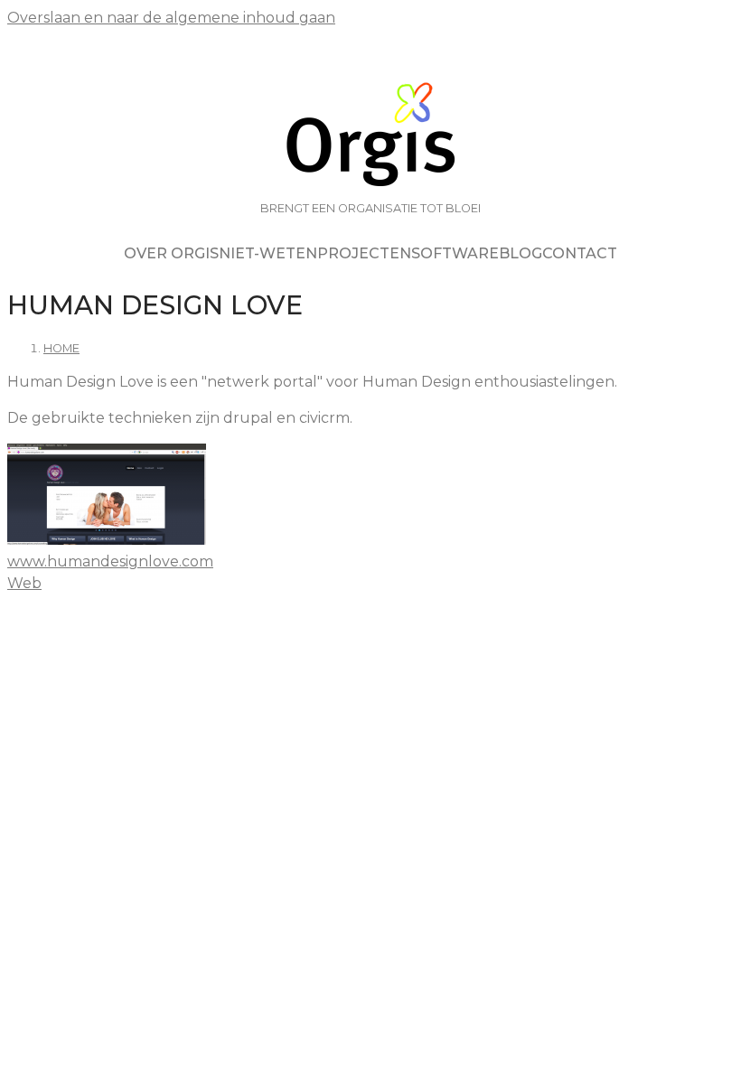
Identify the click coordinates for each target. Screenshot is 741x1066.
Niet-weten (268, 253)
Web (24, 583)
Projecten (364, 253)
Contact (579, 253)
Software (455, 253)
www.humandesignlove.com (110, 561)
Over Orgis (171, 253)
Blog (520, 253)
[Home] (370, 136)
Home (61, 348)
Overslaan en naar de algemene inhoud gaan (171, 17)
